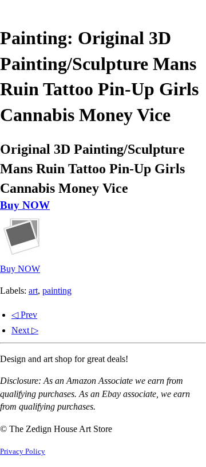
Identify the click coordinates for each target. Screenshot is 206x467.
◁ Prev (24, 315)
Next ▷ (24, 330)
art (33, 290)
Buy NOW (25, 205)
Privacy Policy (22, 451)
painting (57, 290)
